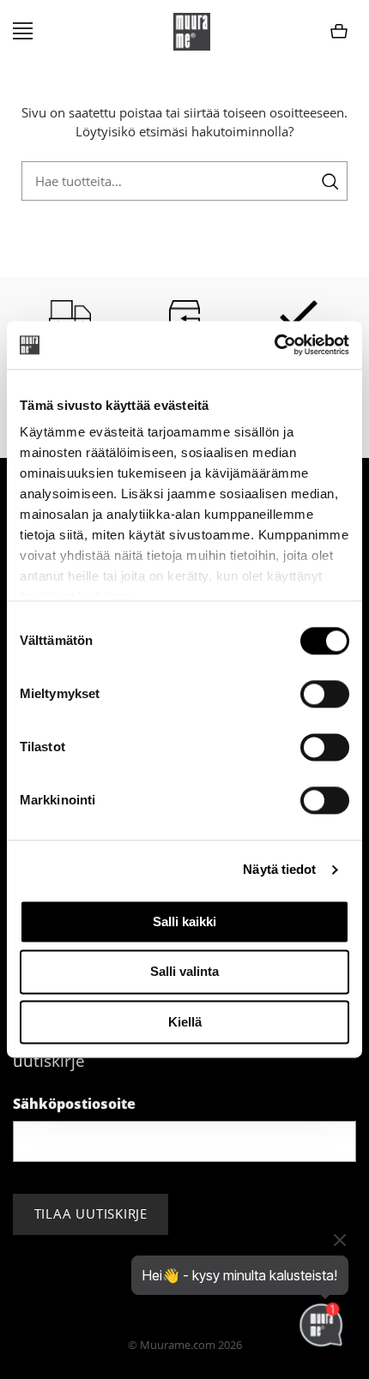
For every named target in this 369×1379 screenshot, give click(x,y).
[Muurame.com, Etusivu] (192, 32)
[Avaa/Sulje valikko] (23, 32)
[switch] (324, 694)
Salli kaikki (184, 921)
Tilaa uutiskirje (91, 1213)
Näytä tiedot (279, 869)
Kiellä (185, 1022)
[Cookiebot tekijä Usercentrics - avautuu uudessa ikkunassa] (274, 345)
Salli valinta (184, 972)
